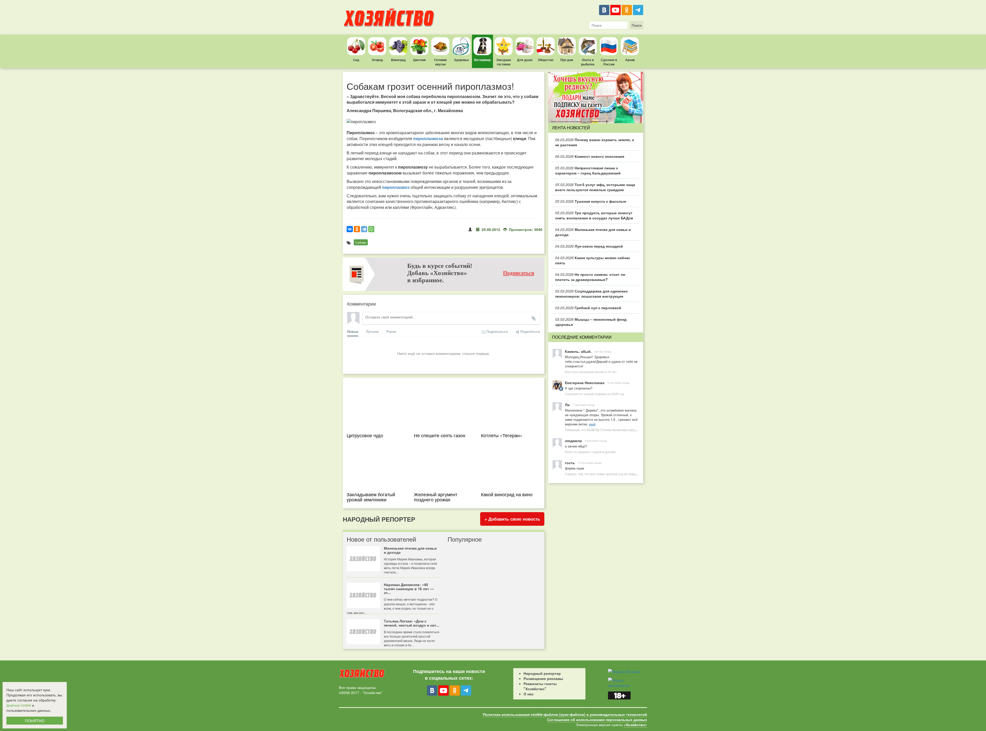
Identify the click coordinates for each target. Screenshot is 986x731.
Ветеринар (482, 59)
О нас (529, 693)
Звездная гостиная (503, 61)
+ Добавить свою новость (512, 519)
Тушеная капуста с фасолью (590, 201)
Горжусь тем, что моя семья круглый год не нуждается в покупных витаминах (621, 474)
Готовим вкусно (440, 61)
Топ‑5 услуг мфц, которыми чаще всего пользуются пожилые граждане (595, 187)
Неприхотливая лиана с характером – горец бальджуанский (588, 170)
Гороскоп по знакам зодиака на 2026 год (594, 394)
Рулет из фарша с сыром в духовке (590, 452)
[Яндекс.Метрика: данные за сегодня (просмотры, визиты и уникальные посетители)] (624, 671)
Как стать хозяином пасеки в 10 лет (591, 371)
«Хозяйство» (635, 724)
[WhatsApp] (371, 229)
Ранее (391, 331)
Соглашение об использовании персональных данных (597, 719)
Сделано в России (609, 61)
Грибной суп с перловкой (588, 307)
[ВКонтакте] (604, 10)
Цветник (419, 59)
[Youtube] (615, 10)
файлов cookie (18, 705)
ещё (592, 424)
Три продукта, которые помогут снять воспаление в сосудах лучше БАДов (594, 215)
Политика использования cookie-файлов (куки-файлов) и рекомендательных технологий (565, 714)
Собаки (360, 242)
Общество (545, 59)
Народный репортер (542, 673)
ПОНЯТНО (35, 720)
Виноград (398, 59)
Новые (352, 331)
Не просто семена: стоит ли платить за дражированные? (590, 277)
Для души (524, 59)
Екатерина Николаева (584, 382)
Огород (377, 59)
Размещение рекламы (543, 678)
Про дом (566, 59)
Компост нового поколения (589, 156)
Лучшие (372, 331)
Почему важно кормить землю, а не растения (594, 142)
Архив (630, 59)
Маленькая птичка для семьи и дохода (593, 232)
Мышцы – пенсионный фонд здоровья (591, 322)
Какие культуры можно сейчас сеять (592, 260)
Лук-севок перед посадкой (589, 246)
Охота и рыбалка (587, 61)
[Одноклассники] (627, 10)
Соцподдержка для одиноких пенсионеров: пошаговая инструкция (591, 293)
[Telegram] (638, 10)
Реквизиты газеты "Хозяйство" (540, 686)
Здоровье (461, 59)
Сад (356, 59)
